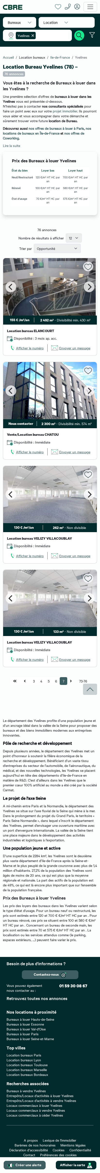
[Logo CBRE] (27, 7)
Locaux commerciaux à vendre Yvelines (36, 1110)
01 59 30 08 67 (73, 986)
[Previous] (11, 287)
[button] (19, 22)
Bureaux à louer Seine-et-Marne (30, 1038)
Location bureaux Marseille (27, 1069)
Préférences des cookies (58, 1154)
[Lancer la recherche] (79, 34)
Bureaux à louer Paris (23, 1033)
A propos (31, 1140)
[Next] (89, 287)
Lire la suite (11, 145)
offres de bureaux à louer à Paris (59, 128)
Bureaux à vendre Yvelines (26, 1090)
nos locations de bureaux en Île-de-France (47, 131)
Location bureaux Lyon (24, 1059)
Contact (29, 1154)
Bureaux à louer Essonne (25, 1024)
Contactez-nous (46, 974)
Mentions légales (73, 1145)
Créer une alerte (29, 1164)
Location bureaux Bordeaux (27, 1074)
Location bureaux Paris (24, 1055)
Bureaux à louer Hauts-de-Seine (30, 1019)
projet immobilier (65, 111)
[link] (27, 348)
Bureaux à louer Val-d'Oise (26, 1029)
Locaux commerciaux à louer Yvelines (34, 1105)
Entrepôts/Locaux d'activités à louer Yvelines (40, 1095)
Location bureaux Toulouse (27, 1064)
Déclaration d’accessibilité (28, 1149)
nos (32, 128)
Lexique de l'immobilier (59, 1140)
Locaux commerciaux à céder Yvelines (35, 1115)
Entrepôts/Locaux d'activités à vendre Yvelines (41, 1100)
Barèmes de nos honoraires (35, 1145)
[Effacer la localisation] (32, 35)
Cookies (59, 1149)
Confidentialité (80, 1149)
